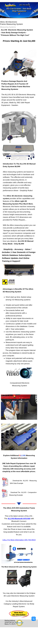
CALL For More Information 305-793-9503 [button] (19, 540)
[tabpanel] (19, 37)
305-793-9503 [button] (24, 5)
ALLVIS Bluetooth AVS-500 (19, 519)
